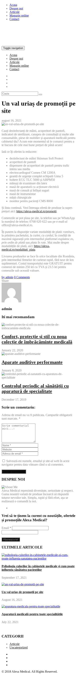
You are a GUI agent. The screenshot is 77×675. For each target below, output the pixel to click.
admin (7, 277)
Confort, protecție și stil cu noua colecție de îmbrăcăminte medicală (37, 339)
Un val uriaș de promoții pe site (22, 592)
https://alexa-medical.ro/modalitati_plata (26, 247)
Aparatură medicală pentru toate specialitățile (32, 614)
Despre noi (16, 8)
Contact (14, 19)
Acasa (13, 5)
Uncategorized (18, 647)
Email (6, 528)
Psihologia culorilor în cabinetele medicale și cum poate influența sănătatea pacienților (38, 567)
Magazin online (19, 15)
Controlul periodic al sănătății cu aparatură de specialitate (35, 388)
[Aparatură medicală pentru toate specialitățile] (31, 606)
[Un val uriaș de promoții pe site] (23, 584)
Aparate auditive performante (32, 362)
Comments (22, 277)
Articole (14, 12)
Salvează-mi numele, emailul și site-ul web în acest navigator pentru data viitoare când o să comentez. (35, 462)
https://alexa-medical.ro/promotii (36, 211)
